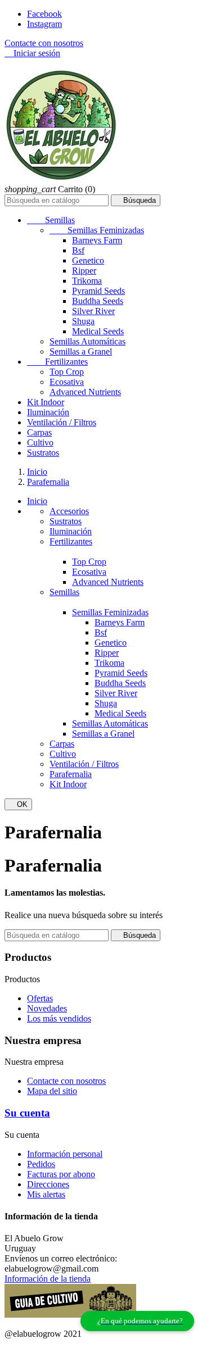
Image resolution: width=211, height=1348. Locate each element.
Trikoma (87, 280)
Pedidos (41, 1164)
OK (18, 804)
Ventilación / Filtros (61, 422)
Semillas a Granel (81, 351)
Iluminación (48, 412)
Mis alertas (46, 1194)
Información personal (64, 1154)
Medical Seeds (98, 331)
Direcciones (48, 1184)
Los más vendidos (59, 1018)
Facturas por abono (61, 1174)
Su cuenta (27, 1113)
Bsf (78, 250)
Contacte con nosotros (44, 43)
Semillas (51, 220)
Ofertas (40, 998)
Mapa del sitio (52, 1091)
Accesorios (69, 511)
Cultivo (40, 442)
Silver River (93, 311)
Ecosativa (67, 382)
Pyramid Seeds (98, 291)
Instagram (44, 24)
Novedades (47, 1008)
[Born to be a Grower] (70, 1314)
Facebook (44, 14)
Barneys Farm (97, 240)
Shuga (83, 321)
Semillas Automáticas (87, 341)
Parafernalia (71, 774)
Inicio (37, 501)
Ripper (84, 270)
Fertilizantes (57, 361)
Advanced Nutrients (85, 392)
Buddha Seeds (97, 301)
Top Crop (67, 371)
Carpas (39, 432)
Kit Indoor (45, 402)
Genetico (88, 260)
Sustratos (43, 452)
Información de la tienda (48, 1278)
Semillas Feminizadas (97, 230)
